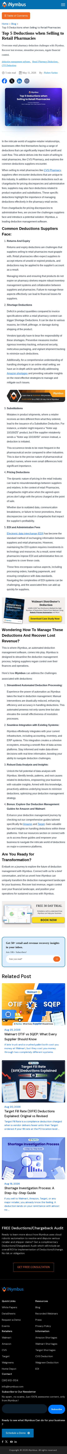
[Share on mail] (26, 80)
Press (38, 1319)
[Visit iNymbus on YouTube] (11, 1441)
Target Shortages (45, 1350)
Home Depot (9, 1368)
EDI (37, 1368)
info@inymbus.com (12, 1386)
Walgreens (8, 1362)
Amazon (27, 824)
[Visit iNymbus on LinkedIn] (15, 1441)
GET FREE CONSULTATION (33, 1267)
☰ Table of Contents (16, 15)
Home (5, 23)
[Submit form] (56, 959)
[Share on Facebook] (4, 80)
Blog (13, 23)
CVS (4, 1350)
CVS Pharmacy (52, 170)
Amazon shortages (17, 373)
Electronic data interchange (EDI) (25, 533)
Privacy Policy (43, 1326)
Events (6, 1326)
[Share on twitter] (11, 80)
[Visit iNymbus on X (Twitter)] (6, 1441)
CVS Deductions (9, 65)
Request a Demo (11, 1319)
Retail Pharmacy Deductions (45, 62)
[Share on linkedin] (19, 80)
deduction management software (16, 62)
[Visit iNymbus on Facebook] (2, 1441)
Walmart (6, 1337)
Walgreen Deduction (47, 1362)
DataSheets (8, 1313)
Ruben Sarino (51, 72)
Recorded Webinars (46, 1313)
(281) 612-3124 (10, 1380)
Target (41, 824)
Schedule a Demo (16, 1433)
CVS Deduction (44, 1356)
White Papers (9, 1307)
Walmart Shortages (46, 1343)
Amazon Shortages (46, 1337)
